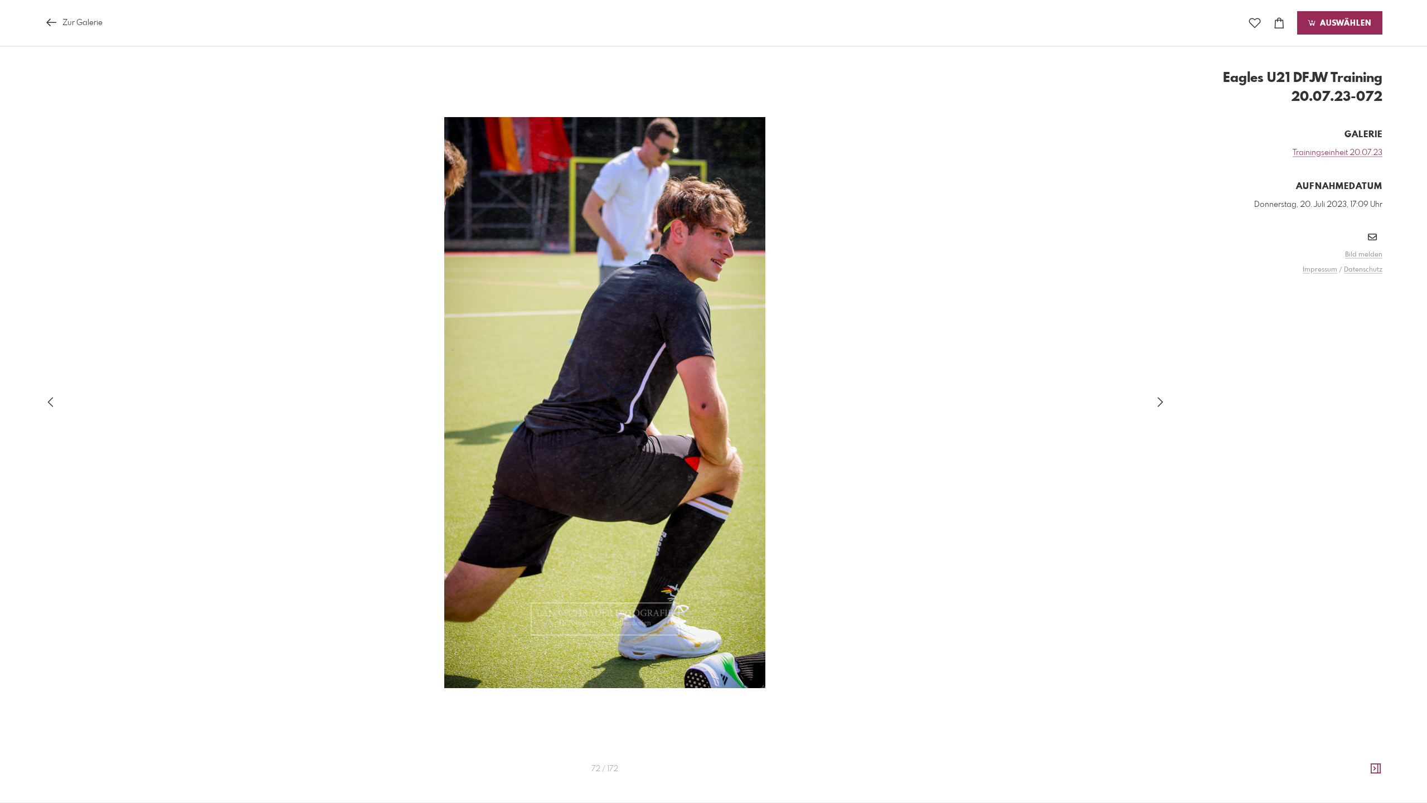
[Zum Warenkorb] (1279, 23)
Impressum (1320, 270)
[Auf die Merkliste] (1254, 23)
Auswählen (1344, 23)
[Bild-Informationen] (1375, 769)
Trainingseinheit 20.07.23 (1337, 153)
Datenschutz (1363, 270)
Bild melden (1363, 254)
